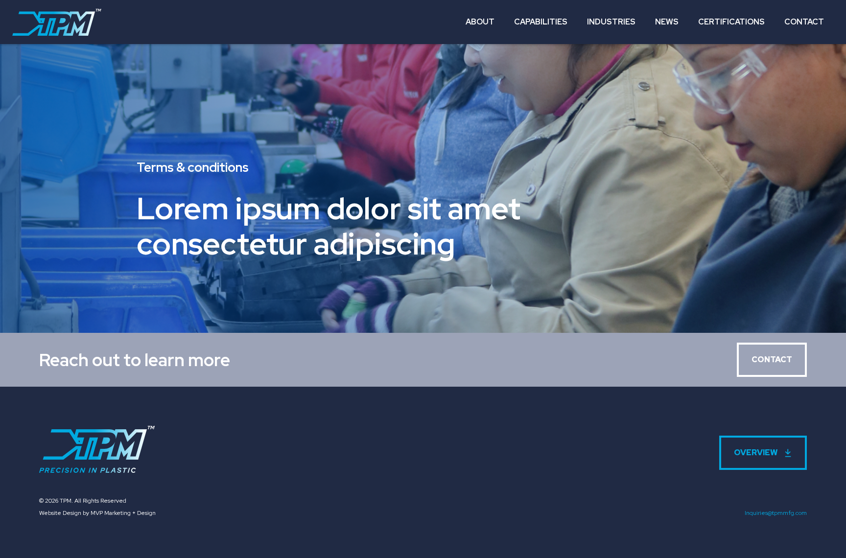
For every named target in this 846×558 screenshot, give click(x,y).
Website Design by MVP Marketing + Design (97, 513)
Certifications (731, 22)
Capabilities (540, 22)
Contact (804, 22)
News (667, 22)
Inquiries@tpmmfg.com (776, 513)
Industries (611, 22)
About (480, 22)
